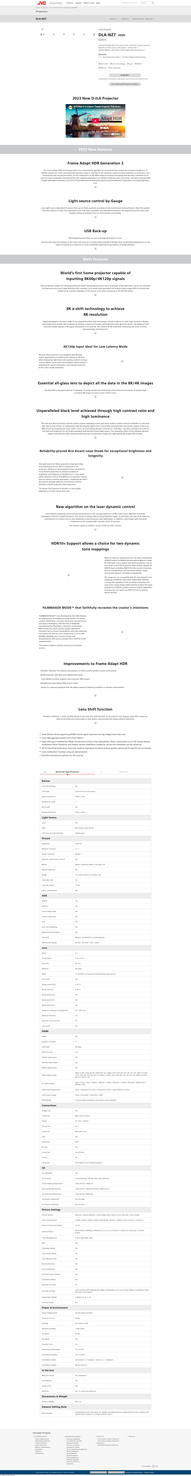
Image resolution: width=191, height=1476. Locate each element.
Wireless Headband (73, 1439)
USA (156, 1466)
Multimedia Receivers (42, 1441)
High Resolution (72, 1455)
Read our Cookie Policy (134, 1472)
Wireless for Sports (73, 1445)
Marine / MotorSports (42, 1447)
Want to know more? (116, 1472)
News (98, 3)
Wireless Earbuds (72, 1443)
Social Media (146, 1466)
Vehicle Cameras (41, 1443)
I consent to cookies (98, 1472)
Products (70, 3)
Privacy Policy (149, 1472)
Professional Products (129, 2)
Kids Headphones (73, 1457)
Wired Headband (72, 1451)
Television (131, 1436)
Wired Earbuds (72, 1453)
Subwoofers (39, 1453)
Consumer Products (56, 3)
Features (113, 19)
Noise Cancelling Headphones (77, 1449)
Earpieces (70, 1463)
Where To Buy (89, 3)
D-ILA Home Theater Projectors (60, 7)
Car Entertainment (40, 1436)
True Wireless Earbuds (74, 1441)
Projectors (44, 7)
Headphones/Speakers (73, 1436)
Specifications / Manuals (143, 19)
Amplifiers (39, 1449)
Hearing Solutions (73, 1461)
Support (78, 3)
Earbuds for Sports (73, 1447)
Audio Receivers (40, 1445)
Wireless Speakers (73, 1459)
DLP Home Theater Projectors (108, 1445)
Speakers (38, 1451)
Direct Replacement (42, 1439)
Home (38, 7)
